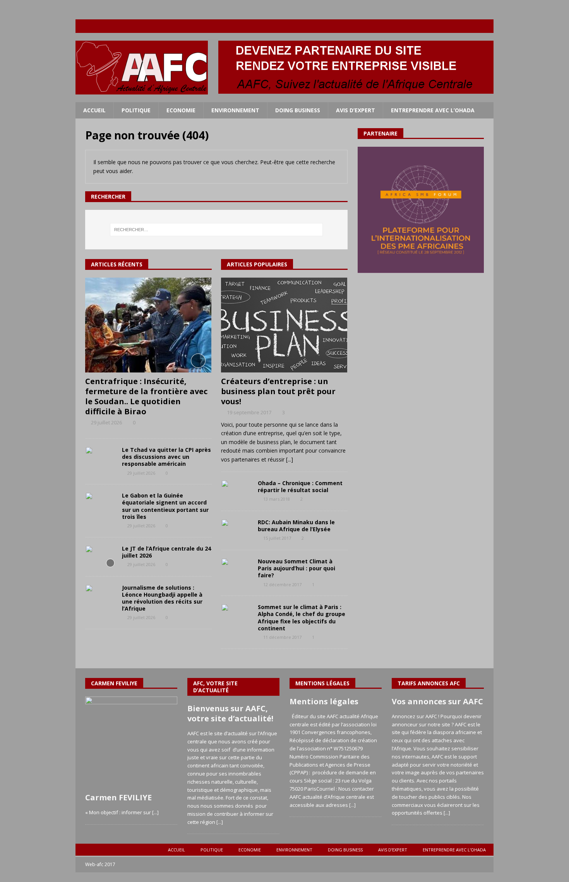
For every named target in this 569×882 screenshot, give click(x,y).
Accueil (94, 110)
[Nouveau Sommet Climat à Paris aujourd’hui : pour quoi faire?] (236, 569)
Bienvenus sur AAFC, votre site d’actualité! (230, 713)
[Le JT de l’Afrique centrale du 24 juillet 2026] (100, 556)
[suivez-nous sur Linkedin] (471, 26)
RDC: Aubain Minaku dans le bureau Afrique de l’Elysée (296, 525)
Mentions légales (324, 701)
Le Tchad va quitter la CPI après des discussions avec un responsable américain (166, 456)
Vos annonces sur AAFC (437, 701)
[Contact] (487, 26)
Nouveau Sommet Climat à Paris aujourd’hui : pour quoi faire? (296, 568)
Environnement (235, 110)
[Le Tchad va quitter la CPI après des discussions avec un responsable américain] (100, 458)
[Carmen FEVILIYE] (131, 743)
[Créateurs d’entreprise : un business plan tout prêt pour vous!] (284, 325)
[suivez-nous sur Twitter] (456, 26)
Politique (136, 110)
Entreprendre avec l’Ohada (433, 110)
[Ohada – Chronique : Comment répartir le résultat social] (236, 491)
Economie (180, 110)
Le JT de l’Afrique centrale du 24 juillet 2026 (166, 552)
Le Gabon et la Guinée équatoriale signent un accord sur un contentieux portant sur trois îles (165, 506)
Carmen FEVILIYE (118, 797)
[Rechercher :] (216, 229)
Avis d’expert (355, 110)
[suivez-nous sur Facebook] (441, 26)
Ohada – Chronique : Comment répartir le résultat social (300, 486)
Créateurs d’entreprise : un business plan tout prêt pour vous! (278, 391)
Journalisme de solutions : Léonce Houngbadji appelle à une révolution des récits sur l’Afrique (162, 598)
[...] (289, 459)
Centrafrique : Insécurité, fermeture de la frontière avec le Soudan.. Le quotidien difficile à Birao (146, 396)
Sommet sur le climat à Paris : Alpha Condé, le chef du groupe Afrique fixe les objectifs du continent (301, 617)
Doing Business (297, 110)
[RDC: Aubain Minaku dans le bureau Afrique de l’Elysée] (236, 530)
